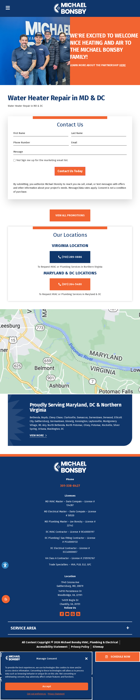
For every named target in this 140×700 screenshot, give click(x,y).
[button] (86, 658)
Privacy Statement (56, 694)
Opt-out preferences (36, 694)
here (122, 65)
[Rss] (78, 614)
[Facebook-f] (62, 614)
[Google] (73, 614)
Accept (47, 686)
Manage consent (6, 599)
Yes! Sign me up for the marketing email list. (42, 160)
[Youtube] (67, 614)
